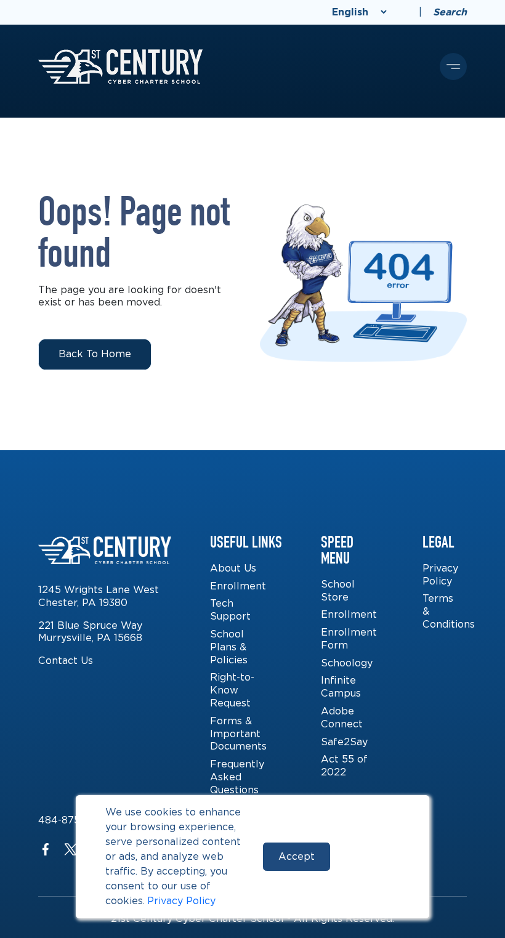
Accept (296, 856)
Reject (371, 856)
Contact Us (65, 660)
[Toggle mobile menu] (453, 66)
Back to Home (95, 354)
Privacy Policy (181, 901)
